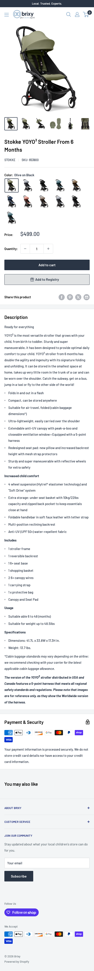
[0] (86, 14)
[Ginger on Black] (28, 202)
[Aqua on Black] (12, 218)
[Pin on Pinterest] (70, 297)
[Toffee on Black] (76, 185)
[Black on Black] (76, 202)
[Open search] (68, 14)
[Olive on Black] (12, 185)
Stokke (9, 160)
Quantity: (11, 249)
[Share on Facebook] (62, 297)
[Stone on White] (28, 185)
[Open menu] (6, 14)
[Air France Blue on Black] (12, 202)
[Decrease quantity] (25, 248)
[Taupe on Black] (44, 202)
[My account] (77, 14)
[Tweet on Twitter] (78, 297)
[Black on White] (44, 185)
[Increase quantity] (48, 248)
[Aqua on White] (60, 185)
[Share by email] (87, 297)
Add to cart (47, 265)
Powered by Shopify (16, 961)
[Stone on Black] (60, 202)
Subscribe (19, 876)
